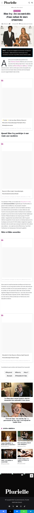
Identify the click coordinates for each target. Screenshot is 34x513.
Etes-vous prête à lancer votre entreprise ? (24, 443)
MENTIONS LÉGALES (17, 502)
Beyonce (20, 65)
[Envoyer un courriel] (9, 23)
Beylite (18, 196)
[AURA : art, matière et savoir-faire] (8, 454)
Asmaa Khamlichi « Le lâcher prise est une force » (8, 444)
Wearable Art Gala (25, 201)
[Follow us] (31, 476)
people (10, 376)
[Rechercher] (32, 3)
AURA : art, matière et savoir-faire (7, 461)
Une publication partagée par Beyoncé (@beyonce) (15, 279)
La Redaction (6, 23)
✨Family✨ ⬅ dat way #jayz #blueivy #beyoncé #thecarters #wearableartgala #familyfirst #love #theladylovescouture (14, 123)
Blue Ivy (18, 372)
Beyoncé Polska (15, 360)
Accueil (14, 7)
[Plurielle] (10, 2)
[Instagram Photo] (6, 479)
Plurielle (27, 499)
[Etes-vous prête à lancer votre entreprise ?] (25, 436)
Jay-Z (26, 372)
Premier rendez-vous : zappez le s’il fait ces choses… (23, 460)
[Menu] (2, 3)
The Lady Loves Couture (23, 128)
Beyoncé (9, 372)
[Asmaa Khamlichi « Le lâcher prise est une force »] (8, 436)
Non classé (20, 7)
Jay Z (26, 65)
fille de (16, 65)
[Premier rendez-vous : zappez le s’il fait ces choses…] (25, 453)
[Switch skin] (29, 3)
